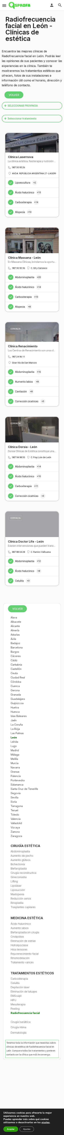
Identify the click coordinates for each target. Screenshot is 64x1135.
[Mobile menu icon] (4, 5)
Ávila (13, 638)
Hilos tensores (19, 949)
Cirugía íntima (18, 1027)
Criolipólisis (17, 936)
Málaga (15, 754)
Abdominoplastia (20, 851)
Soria (14, 801)
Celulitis (15, 982)
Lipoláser (16, 885)
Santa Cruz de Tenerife (24, 788)
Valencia (15, 818)
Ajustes (26, 1129)
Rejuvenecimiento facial (25, 953)
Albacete (16, 621)
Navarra (15, 767)
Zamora (15, 831)
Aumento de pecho (22, 855)
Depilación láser (20, 987)
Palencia (16, 776)
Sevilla (14, 797)
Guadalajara (18, 698)
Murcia (14, 763)
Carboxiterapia (19, 978)
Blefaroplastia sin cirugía (25, 932)
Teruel (14, 810)
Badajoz (15, 643)
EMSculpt (16, 995)
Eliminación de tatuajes (24, 991)
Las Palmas (17, 733)
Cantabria (16, 664)
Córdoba (16, 681)
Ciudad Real (18, 677)
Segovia (15, 793)
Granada (16, 694)
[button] (32, 105)
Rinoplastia (17, 902)
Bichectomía (18, 864)
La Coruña (17, 724)
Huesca (15, 711)
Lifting (14, 881)
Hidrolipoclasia (19, 945)
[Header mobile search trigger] (60, 5)
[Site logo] (20, 5)
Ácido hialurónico (21, 923)
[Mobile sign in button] (51, 5)
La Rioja (15, 728)
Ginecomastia (18, 877)
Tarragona (17, 806)
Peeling (15, 1008)
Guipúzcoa (17, 703)
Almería (15, 630)
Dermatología (18, 1032)
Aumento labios (20, 927)
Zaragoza (16, 836)
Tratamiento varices (22, 962)
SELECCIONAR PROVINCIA (23, 105)
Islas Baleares (19, 716)
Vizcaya (15, 827)
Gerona (15, 690)
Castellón (16, 668)
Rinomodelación (20, 957)
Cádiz (14, 660)
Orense (15, 771)
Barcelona (17, 647)
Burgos (15, 651)
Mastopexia (17, 894)
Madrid (15, 750)
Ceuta (14, 673)
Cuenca (15, 686)
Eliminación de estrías (23, 940)
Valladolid (16, 823)
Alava (14, 617)
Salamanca (17, 784)
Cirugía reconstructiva (23, 872)
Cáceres (16, 656)
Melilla (14, 758)
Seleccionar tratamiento (22, 118)
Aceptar (11, 1129)
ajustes (45, 1122)
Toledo (15, 814)
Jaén (14, 720)
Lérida (14, 741)
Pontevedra (18, 780)
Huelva (15, 707)
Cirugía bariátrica (20, 1021)
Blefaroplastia (19, 868)
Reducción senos (21, 898)
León (14, 737)
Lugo (14, 746)
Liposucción (18, 889)
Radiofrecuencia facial (25, 1012)
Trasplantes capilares (23, 907)
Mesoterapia (18, 1004)
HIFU (13, 1000)
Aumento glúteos (20, 859)
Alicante (15, 626)
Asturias (15, 634)
